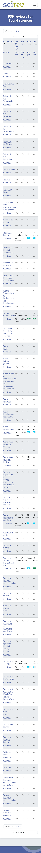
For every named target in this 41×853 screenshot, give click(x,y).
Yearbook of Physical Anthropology (8, 250)
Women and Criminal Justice (8, 711)
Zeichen (6, 179)
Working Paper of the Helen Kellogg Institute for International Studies (8, 479)
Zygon (5, 73)
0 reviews (7, 66)
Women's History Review (7, 608)
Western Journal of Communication (9, 797)
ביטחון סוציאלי (8, 63)
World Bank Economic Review (8, 459)
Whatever (7, 767)
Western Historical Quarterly (7, 812)
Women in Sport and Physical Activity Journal (7, 646)
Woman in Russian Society (7, 739)
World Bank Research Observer (8, 444)
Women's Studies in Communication (9, 580)
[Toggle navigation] (35, 5)
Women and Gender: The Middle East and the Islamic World (8, 694)
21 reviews (7, 523)
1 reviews (7, 238)
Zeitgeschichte (9, 169)
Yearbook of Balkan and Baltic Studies (8, 278)
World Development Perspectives (8, 414)
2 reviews (7, 569)
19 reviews (7, 432)
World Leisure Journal (6, 361)
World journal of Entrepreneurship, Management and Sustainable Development (10, 381)
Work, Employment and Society (8, 517)
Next (18, 31)
